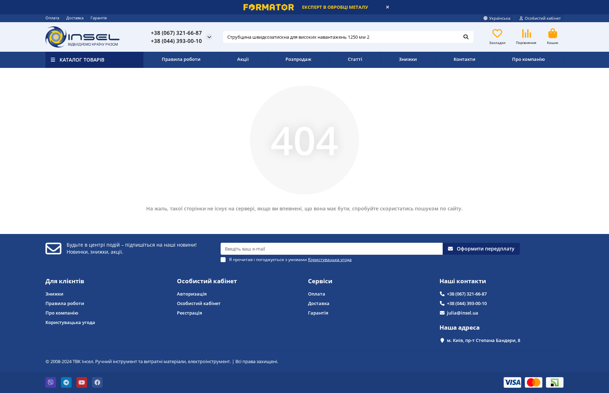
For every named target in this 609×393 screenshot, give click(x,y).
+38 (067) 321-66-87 (467, 294)
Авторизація (192, 294)
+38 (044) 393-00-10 (467, 303)
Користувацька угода (70, 322)
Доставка (75, 17)
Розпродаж (298, 59)
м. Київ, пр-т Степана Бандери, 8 (483, 340)
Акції (243, 59)
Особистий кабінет (207, 281)
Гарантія (99, 17)
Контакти (464, 59)
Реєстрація (189, 313)
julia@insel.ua (462, 313)
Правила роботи (181, 59)
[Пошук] (466, 37)
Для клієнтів (64, 281)
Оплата (52, 17)
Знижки (408, 59)
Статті (355, 59)
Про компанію (528, 59)
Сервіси (320, 281)
